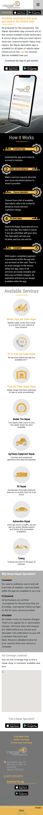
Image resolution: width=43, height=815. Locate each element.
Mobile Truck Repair (21, 740)
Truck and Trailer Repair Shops (21, 386)
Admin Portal (21, 813)
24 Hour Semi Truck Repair (21, 743)
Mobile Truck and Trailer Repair (21, 319)
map (22, 51)
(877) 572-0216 (15, 776)
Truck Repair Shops (21, 736)
